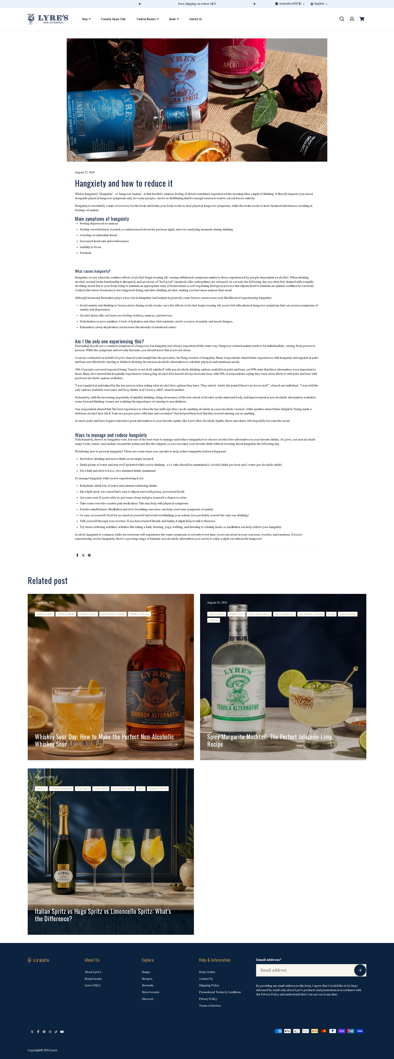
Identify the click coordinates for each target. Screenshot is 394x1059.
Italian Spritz (101, 788)
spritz (141, 788)
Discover (147, 999)
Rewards (147, 985)
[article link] (182, 749)
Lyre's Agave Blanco (259, 614)
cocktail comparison (61, 788)
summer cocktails (158, 788)
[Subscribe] (360, 970)
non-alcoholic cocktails (113, 614)
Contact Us (195, 19)
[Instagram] (50, 1031)
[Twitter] (83, 555)
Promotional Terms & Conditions (220, 992)
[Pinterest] (89, 555)
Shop (85, 19)
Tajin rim (213, 620)
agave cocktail (216, 614)
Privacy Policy (208, 999)
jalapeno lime (236, 614)
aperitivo (41, 788)
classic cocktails (65, 614)
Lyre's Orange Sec (284, 614)
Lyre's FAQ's (93, 985)
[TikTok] (56, 1031)
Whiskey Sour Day (139, 614)
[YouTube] (62, 1031)
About (172, 19)
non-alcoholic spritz (123, 788)
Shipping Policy (209, 985)
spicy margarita (348, 614)
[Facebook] (77, 555)
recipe (331, 614)
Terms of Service (210, 1006)
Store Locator (150, 992)
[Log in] (351, 18)
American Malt (44, 614)
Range (146, 972)
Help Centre (207, 972)
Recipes (147, 979)
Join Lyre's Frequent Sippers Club (240, 4)
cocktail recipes (87, 614)
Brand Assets (93, 979)
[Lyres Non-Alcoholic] (48, 19)
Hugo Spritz (83, 788)
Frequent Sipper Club (113, 19)
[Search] (341, 18)
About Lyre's (93, 972)
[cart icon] (361, 18)
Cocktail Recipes (146, 19)
